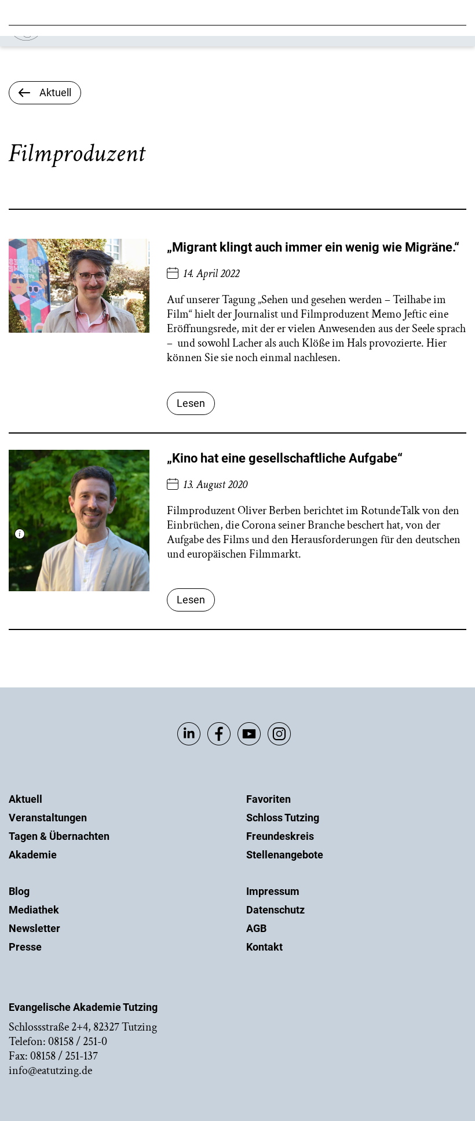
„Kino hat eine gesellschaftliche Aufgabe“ (285, 458)
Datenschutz (275, 910)
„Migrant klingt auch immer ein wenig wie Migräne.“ (313, 247)
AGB (256, 928)
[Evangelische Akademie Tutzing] (76, 38)
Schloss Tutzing (282, 817)
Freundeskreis (280, 836)
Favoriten (268, 799)
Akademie (33, 855)
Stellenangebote (284, 855)
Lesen (191, 403)
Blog (19, 891)
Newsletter (34, 928)
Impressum (272, 891)
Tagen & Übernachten (59, 836)
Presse (25, 947)
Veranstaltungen (48, 817)
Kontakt (264, 947)
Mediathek (34, 910)
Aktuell (25, 799)
